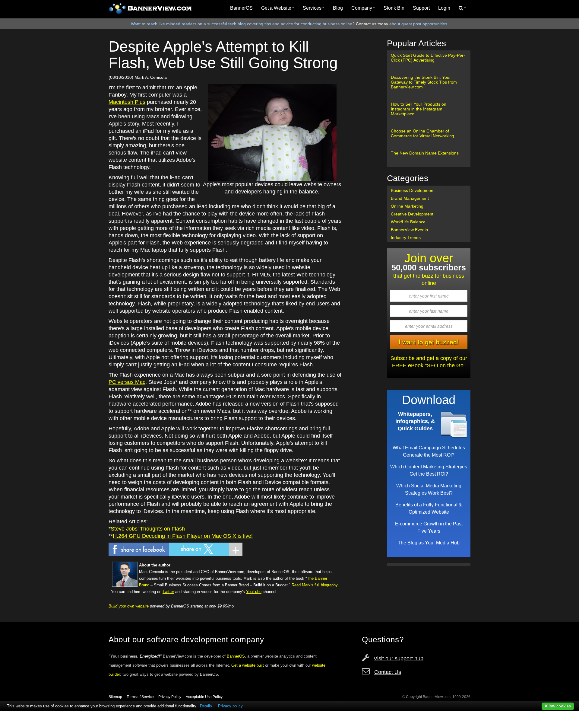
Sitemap (115, 697)
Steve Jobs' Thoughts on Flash (148, 529)
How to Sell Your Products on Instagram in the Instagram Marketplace (418, 109)
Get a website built (247, 665)
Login (444, 8)
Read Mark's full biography (314, 585)
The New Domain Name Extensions (425, 153)
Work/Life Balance (408, 221)
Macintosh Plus (127, 102)
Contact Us (387, 672)
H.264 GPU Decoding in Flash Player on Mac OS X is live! (183, 536)
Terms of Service (140, 697)
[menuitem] (241, 8)
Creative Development (412, 214)
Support (421, 8)
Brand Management (410, 198)
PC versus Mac (127, 382)
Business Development (413, 190)
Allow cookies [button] (558, 706)
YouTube (253, 591)
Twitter (168, 591)
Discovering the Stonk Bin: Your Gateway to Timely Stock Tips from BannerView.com (424, 82)
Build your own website (129, 606)
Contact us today (372, 23)
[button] (462, 8)
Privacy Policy (169, 697)
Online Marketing (407, 206)
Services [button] (312, 8)
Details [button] (206, 706)
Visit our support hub (398, 658)
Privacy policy (230, 706)
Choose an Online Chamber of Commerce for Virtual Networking (422, 133)
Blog (338, 8)
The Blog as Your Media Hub (429, 542)
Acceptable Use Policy (204, 697)
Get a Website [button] (276, 8)
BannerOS (241, 8)
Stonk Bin (394, 8)
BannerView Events (409, 229)
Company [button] (361, 8)
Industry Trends (406, 237)
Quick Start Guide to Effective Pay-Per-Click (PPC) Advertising (428, 57)
